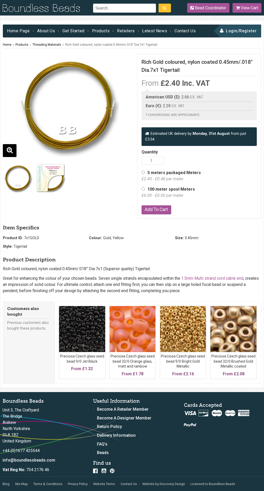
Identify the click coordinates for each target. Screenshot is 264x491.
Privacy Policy (78, 484)
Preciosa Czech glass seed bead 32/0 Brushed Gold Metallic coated (233, 361)
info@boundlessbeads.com (29, 460)
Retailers (126, 30)
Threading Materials (46, 44)
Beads (103, 452)
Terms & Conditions (47, 484)
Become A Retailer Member (122, 409)
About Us (46, 30)
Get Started (73, 30)
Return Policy (109, 426)
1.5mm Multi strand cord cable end (212, 278)
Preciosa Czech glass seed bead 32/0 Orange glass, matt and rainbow (133, 361)
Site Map (21, 484)
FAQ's (102, 444)
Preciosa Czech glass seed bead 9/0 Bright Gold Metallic (183, 361)
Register (248, 30)
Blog (6, 484)
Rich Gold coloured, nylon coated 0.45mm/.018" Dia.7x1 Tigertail (111, 44)
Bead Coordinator (210, 7)
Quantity (150, 152)
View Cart (249, 7)
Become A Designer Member (124, 418)
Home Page (18, 30)
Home (7, 44)
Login (231, 30)
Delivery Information (116, 435)
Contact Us (185, 30)
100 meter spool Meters (168, 192)
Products (101, 30)
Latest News (154, 30)
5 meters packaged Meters (171, 175)
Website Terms (104, 484)
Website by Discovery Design (163, 484)
